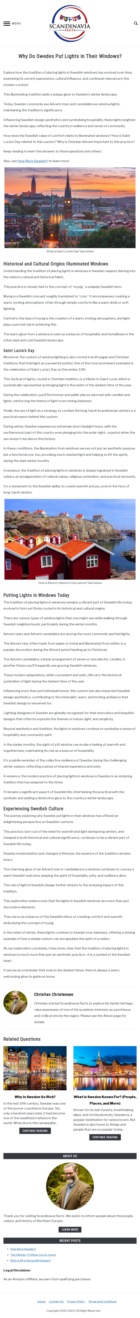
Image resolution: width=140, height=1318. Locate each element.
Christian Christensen (53, 994)
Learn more (70, 1229)
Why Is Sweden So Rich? (35, 1097)
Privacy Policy (76, 1301)
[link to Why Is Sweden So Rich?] (35, 1068)
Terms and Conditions (102, 1301)
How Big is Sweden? (33, 161)
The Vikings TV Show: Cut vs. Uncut (33, 1254)
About (41, 1301)
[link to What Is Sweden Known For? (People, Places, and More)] (105, 1068)
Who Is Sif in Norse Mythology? (30, 1260)
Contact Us (56, 1301)
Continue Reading (35, 1130)
